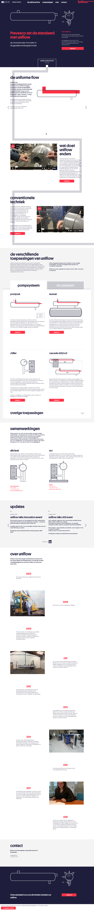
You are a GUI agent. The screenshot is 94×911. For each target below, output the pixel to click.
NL (2, 2)
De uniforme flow (33, 2)
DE (6, 2)
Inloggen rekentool (16, 2)
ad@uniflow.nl (36, 442)
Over (57, 2)
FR (8, 2)
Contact (64, 2)
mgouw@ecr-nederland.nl (55, 489)
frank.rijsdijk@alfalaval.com (16, 490)
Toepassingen (47, 2)
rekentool (72, 48)
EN (4, 2)
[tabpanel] (47, 94)
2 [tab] (47, 133)
